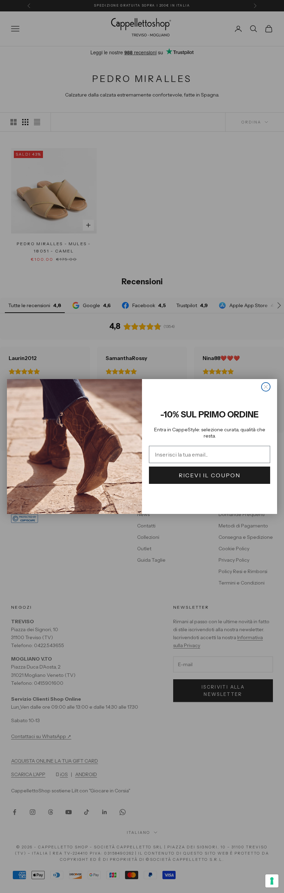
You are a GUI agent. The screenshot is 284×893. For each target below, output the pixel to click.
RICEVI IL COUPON (209, 475)
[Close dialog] (265, 387)
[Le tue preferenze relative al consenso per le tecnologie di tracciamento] (271, 880)
